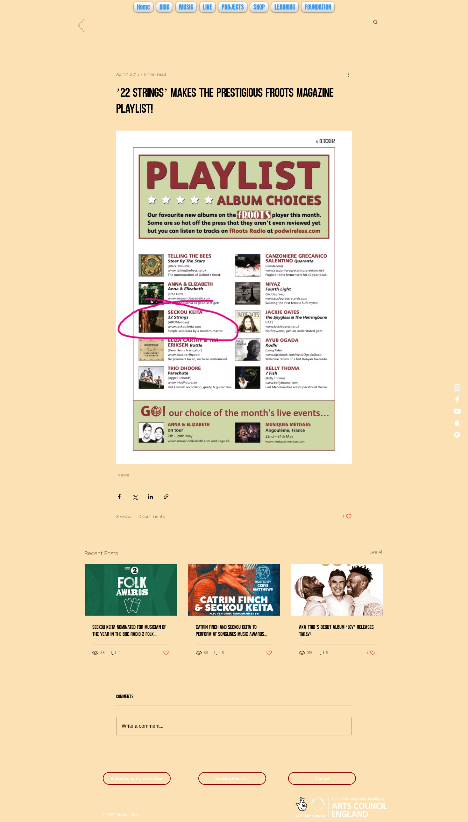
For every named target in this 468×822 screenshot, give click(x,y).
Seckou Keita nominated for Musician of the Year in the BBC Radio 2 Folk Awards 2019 (129, 630)
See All (377, 551)
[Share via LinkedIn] (150, 497)
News (123, 474)
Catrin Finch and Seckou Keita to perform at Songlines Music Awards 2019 (230, 630)
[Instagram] (457, 387)
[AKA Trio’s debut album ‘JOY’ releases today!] (337, 590)
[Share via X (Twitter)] (135, 497)
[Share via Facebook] (119, 497)
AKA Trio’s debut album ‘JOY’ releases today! (336, 630)
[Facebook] (457, 399)
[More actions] (348, 74)
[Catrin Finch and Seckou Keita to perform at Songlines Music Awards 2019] (234, 590)
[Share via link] (166, 497)
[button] (375, 21)
